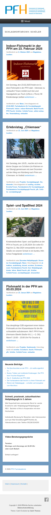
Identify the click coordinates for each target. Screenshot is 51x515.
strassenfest (35, 273)
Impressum (15, 484)
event (8, 268)
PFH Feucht (10, 111)
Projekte (23, 182)
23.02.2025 (10, 106)
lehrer (14, 270)
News (22, 104)
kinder (8, 270)
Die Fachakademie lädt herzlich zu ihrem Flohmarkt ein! (26, 380)
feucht (31, 350)
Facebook (46, 500)
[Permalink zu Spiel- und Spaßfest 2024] (25, 239)
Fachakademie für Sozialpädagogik (28, 106)
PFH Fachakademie (18, 469)
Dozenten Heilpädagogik (29, 260)
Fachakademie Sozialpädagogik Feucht (20, 189)
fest (29, 268)
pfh (37, 189)
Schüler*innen (27, 111)
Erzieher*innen (11, 187)
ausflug (30, 184)
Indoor (17, 108)
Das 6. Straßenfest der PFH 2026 (18, 378)
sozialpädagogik (15, 192)
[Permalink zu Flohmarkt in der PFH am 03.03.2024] (25, 322)
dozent (24, 265)
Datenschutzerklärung (26, 508)
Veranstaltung (14, 113)
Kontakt (23, 484)
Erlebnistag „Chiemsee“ (23, 127)
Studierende (31, 347)
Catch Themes (35, 511)
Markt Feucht (38, 108)
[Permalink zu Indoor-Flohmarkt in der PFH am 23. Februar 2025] (25, 82)
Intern (7, 484)
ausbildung (17, 265)
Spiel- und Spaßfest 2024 (24, 205)
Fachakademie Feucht (19, 268)
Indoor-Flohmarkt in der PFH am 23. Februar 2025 (24, 47)
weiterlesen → (31, 97)
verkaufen (24, 113)
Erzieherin (38, 265)
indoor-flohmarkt (27, 108)
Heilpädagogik (37, 268)
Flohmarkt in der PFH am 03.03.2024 (24, 287)
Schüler (18, 111)
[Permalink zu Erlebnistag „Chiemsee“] (25, 160)
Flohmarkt (10, 108)
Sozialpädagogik (33, 182)
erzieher (37, 184)
